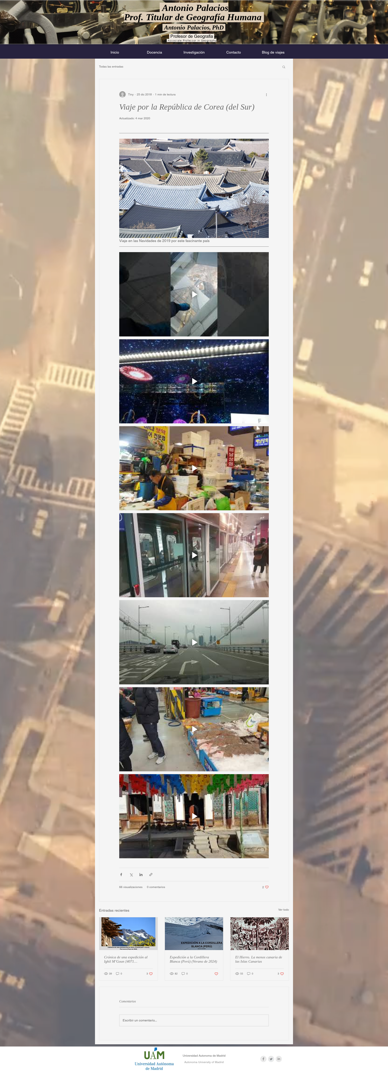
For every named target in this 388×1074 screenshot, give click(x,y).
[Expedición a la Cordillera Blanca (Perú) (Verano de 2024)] (194, 933)
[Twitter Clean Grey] (271, 1059)
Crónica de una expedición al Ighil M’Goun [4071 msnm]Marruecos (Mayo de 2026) (126, 959)
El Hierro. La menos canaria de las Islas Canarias (258, 959)
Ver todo (283, 909)
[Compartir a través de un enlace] (151, 874)
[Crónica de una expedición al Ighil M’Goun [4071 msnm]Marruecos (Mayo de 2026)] (128, 933)
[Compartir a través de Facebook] (121, 874)
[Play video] (194, 294)
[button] (284, 66)
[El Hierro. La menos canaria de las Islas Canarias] (259, 933)
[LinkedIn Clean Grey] (279, 1059)
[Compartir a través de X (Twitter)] (131, 874)
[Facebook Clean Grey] (263, 1059)
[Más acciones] (266, 94)
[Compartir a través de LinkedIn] (141, 874)
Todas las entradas (111, 66)
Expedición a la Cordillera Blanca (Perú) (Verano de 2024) (193, 959)
